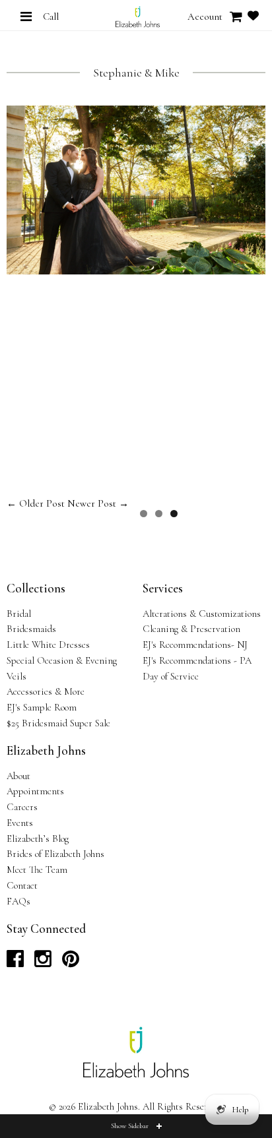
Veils (16, 676)
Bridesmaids (31, 629)
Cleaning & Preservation (191, 629)
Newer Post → (98, 503)
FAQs (18, 901)
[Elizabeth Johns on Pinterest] (70, 962)
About (18, 776)
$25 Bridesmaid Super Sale (58, 723)
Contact (22, 885)
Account (204, 16)
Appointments (35, 791)
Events (20, 823)
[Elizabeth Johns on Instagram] (42, 962)
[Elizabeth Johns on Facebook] (15, 962)
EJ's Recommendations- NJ (195, 644)
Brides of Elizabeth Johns (55, 854)
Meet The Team (37, 869)
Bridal (19, 613)
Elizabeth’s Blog (38, 838)
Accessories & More (46, 691)
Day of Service (171, 676)
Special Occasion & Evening (62, 660)
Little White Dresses (48, 644)
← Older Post (36, 503)
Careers (22, 807)
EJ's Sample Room (42, 707)
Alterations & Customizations (202, 613)
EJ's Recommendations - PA (197, 660)
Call (51, 16)
